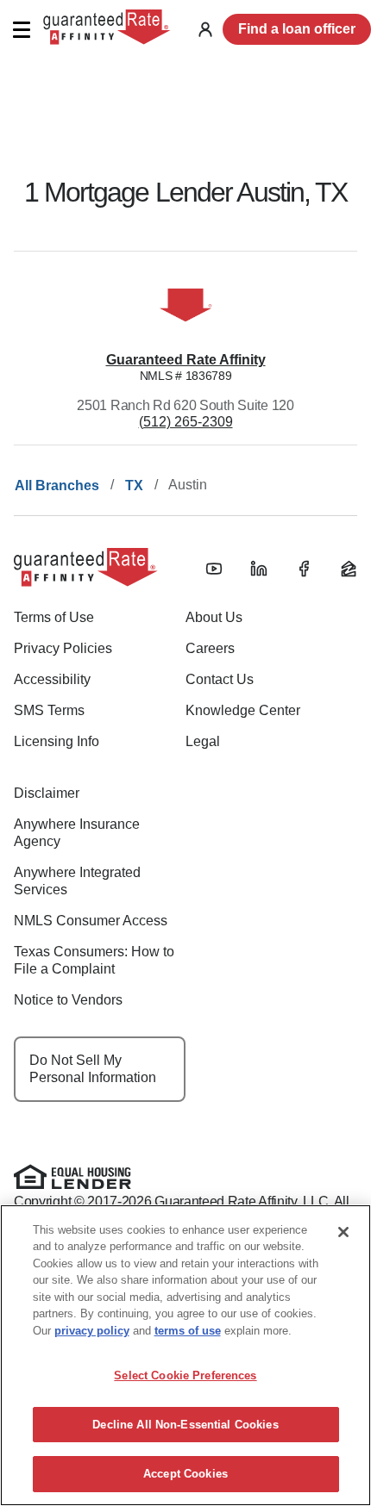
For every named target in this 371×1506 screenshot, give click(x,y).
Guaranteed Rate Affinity (186, 359)
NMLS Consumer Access (90, 920)
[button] (21, 30)
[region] (185, 1355)
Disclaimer (46, 793)
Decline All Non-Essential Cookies (185, 1424)
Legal (203, 741)
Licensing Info (56, 741)
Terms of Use (54, 617)
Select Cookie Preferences (185, 1375)
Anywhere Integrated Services (77, 881)
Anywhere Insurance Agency (77, 833)
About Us (214, 617)
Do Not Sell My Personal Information (92, 1069)
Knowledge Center (243, 710)
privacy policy (91, 1330)
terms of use (187, 1330)
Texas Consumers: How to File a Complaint (94, 960)
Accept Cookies (185, 1473)
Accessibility (52, 679)
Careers (210, 648)
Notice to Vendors (68, 1000)
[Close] (343, 1232)
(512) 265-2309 (186, 421)
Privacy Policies (63, 648)
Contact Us (220, 679)
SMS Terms (49, 710)
